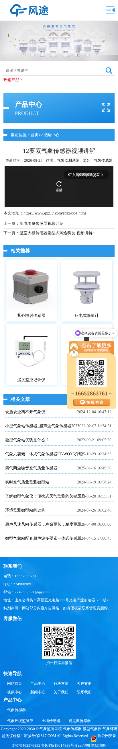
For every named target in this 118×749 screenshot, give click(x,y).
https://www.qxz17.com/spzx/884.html (54, 213)
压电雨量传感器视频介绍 (41, 223)
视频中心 (51, 135)
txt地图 (84, 745)
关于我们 (61, 692)
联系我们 (84, 692)
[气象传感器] (29, 6)
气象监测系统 (68, 160)
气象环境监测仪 (20, 721)
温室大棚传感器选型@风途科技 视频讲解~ (57, 233)
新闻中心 (37, 692)
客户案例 (84, 683)
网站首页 (14, 683)
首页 (35, 135)
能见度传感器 (79, 721)
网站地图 (98, 745)
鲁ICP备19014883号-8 (59, 745)
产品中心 (37, 683)
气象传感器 (103, 160)
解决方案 (61, 683)
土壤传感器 (51, 721)
